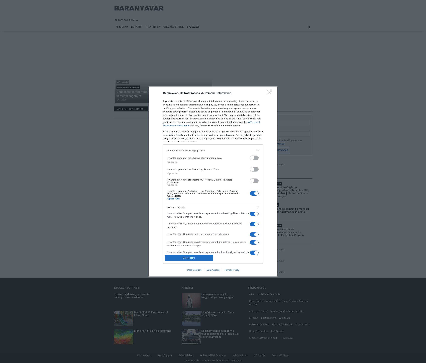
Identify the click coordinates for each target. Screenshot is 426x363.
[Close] (270, 93)
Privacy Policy (232, 270)
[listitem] (213, 150)
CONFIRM (189, 258)
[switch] (254, 158)
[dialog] (213, 181)
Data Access (213, 270)
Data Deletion (194, 270)
